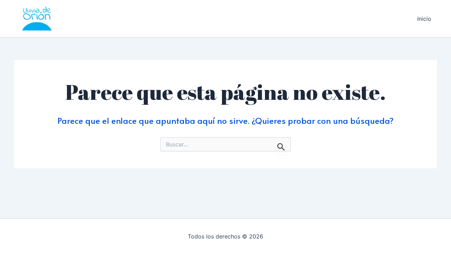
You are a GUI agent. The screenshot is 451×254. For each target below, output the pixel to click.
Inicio (424, 18)
